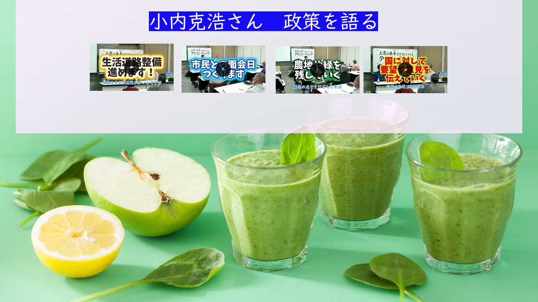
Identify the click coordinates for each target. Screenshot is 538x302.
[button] (164, 82)
